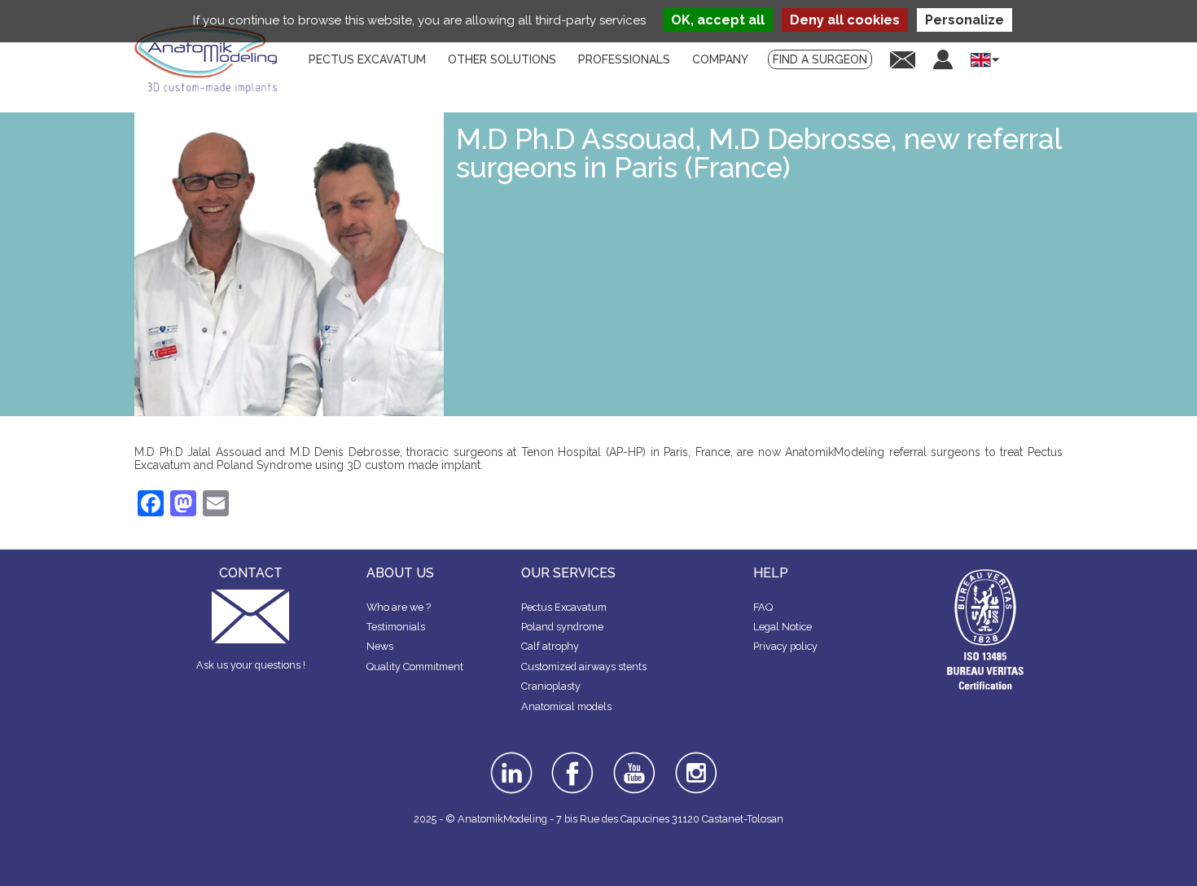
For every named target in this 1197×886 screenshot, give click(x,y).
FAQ (763, 607)
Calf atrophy (550, 646)
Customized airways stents (584, 666)
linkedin (509, 757)
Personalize (964, 20)
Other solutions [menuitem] (502, 59)
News (379, 646)
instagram (694, 763)
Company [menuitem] (720, 59)
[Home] (211, 59)
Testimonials (395, 627)
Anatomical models (566, 706)
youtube (632, 757)
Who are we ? (398, 607)
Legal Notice (782, 627)
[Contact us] (902, 59)
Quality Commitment (414, 666)
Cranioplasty (551, 686)
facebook (572, 757)
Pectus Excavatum (564, 607)
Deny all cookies (845, 20)
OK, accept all (718, 20)
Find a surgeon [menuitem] (820, 59)
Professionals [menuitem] (624, 59)
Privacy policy (785, 646)
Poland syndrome (562, 627)
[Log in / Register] (943, 59)
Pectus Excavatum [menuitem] (367, 59)
